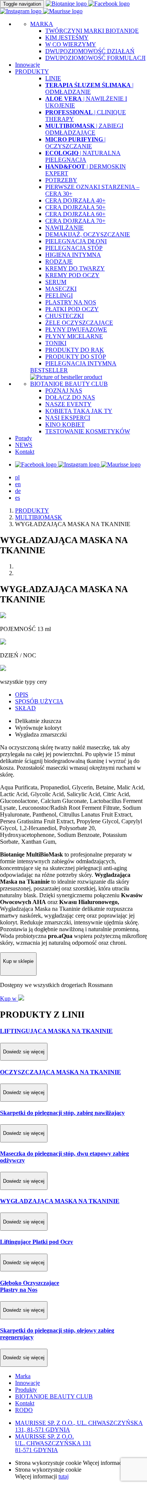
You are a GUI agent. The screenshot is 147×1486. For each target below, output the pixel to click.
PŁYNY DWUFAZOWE (76, 329)
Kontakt (24, 451)
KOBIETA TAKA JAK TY (78, 411)
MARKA (41, 24)
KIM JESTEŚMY (67, 37)
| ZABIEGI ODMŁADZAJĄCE (84, 129)
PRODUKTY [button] (32, 71)
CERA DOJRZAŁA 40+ (75, 200)
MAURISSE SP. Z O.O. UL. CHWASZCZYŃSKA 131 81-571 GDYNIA (53, 1443)
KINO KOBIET (65, 424)
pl (17, 477)
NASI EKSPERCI (67, 417)
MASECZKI (61, 289)
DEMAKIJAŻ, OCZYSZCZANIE (87, 234)
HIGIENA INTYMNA (73, 255)
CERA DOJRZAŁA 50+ (75, 207)
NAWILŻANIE (64, 227)
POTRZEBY (61, 180)
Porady (23, 438)
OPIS (21, 694)
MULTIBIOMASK (38, 517)
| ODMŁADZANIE (89, 88)
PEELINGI (59, 295)
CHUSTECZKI (64, 316)
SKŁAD (25, 708)
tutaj (63, 1476)
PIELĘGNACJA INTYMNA (80, 363)
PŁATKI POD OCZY (72, 309)
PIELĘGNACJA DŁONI (76, 241)
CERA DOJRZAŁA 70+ (75, 221)
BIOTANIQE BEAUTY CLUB (69, 384)
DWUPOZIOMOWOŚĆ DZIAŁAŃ (90, 51)
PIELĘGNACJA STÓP (74, 248)
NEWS (23, 445)
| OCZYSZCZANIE (75, 142)
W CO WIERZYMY (70, 44)
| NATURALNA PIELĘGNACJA (83, 156)
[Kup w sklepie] (18, 971)
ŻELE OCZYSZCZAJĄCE (79, 322)
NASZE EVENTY (68, 404)
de (18, 491)
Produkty (26, 1389)
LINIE (53, 78)
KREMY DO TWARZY (75, 268)
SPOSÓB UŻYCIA (39, 701)
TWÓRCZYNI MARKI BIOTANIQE (92, 31)
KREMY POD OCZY (72, 275)
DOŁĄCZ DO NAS (70, 397)
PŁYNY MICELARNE (74, 336)
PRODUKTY (32, 510)
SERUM (55, 282)
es (17, 497)
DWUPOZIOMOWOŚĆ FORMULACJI (95, 58)
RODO (24, 1410)
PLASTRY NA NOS (70, 302)
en (18, 484)
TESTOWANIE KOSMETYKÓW (87, 431)
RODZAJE (59, 261)
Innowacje (27, 64)
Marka (23, 1376)
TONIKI (55, 343)
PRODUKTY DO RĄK (74, 350)
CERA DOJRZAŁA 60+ (75, 214)
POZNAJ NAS (63, 390)
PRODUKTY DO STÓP (75, 356)
